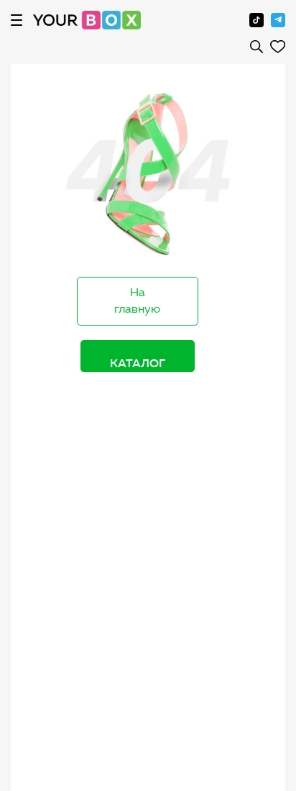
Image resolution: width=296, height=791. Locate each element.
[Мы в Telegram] (278, 20)
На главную (137, 300)
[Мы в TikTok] (256, 20)
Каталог (137, 363)
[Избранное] (277, 46)
